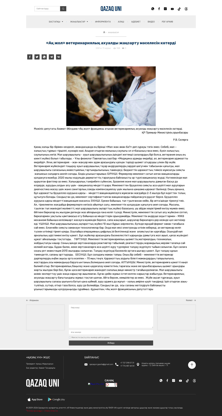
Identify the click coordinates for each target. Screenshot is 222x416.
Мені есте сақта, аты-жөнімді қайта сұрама (90, 337)
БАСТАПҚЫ (55, 22)
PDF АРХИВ (167, 22)
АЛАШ (121, 22)
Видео (151, 22)
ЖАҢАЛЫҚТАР (78, 22)
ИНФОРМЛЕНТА (103, 22)
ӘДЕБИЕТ (136, 22)
